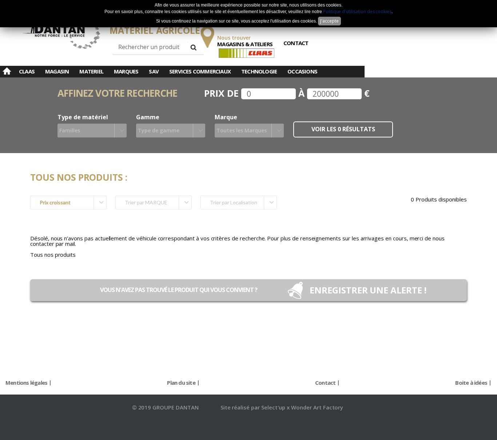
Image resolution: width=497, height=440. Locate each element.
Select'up (274, 407)
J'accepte (329, 21)
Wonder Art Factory (317, 407)
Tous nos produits (53, 254)
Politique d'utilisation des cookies (357, 11)
